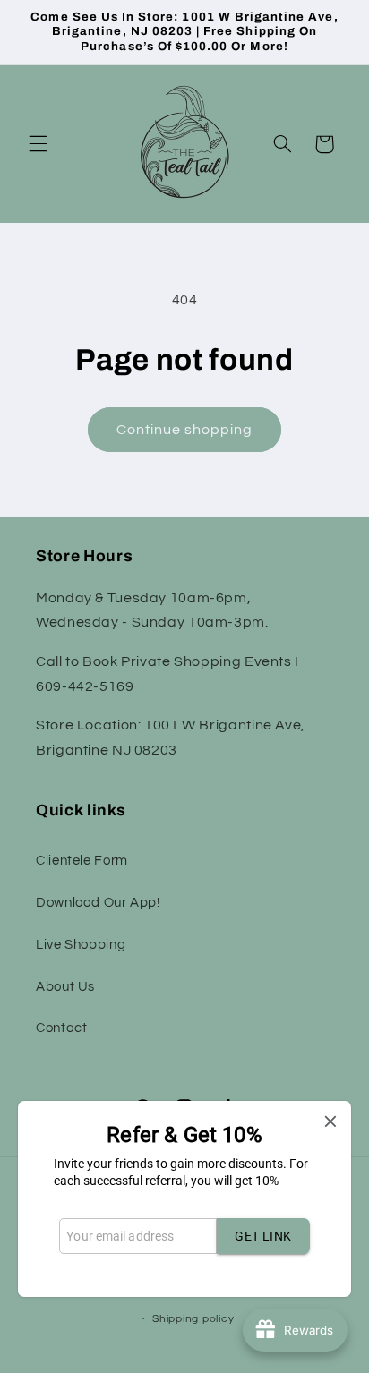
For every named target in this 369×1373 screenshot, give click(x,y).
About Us (65, 987)
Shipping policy (193, 1319)
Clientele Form (82, 860)
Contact (61, 1028)
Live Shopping (80, 944)
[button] (37, 144)
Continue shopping (184, 429)
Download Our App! (98, 902)
